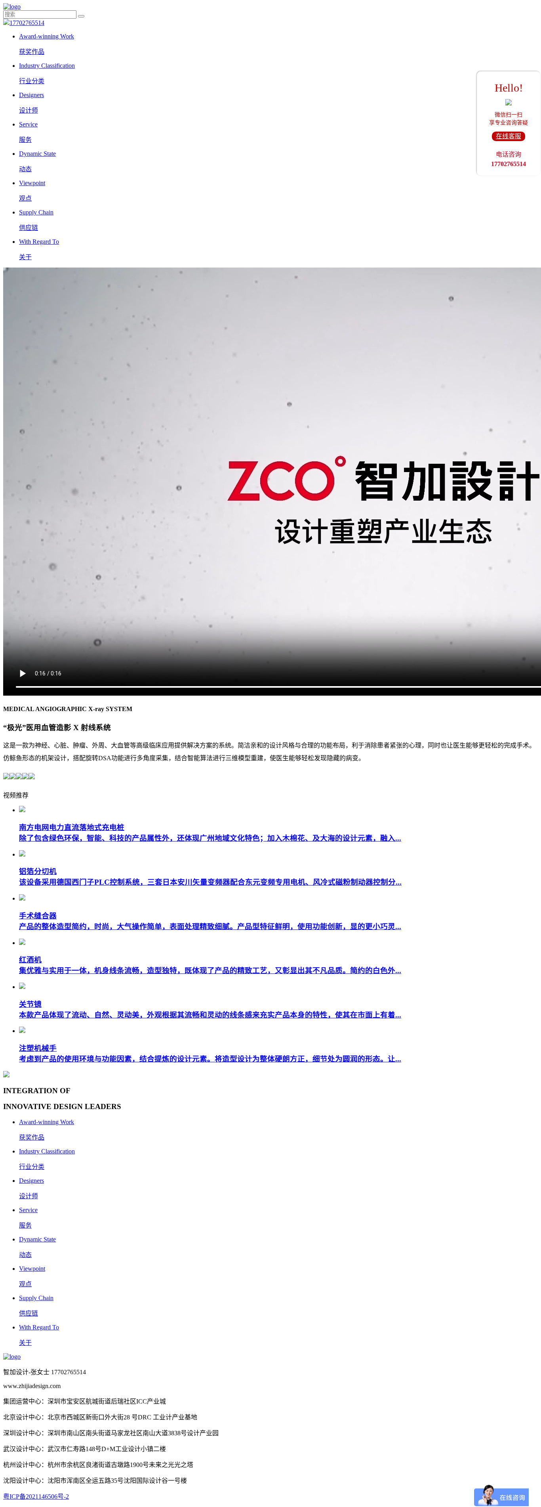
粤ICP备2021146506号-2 (36, 1496)
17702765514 (27, 22)
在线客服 (508, 136)
